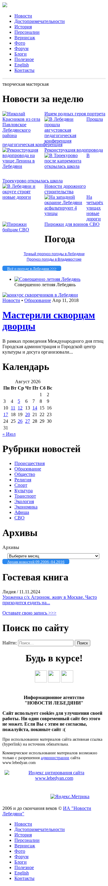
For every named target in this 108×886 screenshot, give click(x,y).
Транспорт (25, 496)
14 (34, 407)
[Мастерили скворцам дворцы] (40, 294)
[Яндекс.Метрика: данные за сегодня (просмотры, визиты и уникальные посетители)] (69, 796)
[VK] (41, 680)
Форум (21, 48)
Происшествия (29, 463)
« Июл (9, 434)
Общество (24, 474)
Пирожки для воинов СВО (72, 224)
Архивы (10, 547)
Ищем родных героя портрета (74, 113)
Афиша (21, 512)
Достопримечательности (39, 21)
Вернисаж (24, 37)
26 (20, 421)
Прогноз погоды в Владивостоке (54, 259)
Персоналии (27, 32)
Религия (22, 479)
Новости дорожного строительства (65, 189)
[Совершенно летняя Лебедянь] (47, 279)
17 (5, 414)
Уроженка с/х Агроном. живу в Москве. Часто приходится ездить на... (49, 600)
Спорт (20, 485)
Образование (37, 300)
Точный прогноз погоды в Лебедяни (54, 254)
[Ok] (54, 680)
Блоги (20, 53)
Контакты (24, 70)
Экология (24, 501)
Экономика (26, 506)
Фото (19, 43)
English (21, 64)
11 (13, 407)
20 (27, 414)
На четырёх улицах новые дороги (94, 207)
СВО (19, 517)
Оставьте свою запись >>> (29, 612)
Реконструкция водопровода (73, 149)
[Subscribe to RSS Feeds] (67, 680)
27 (27, 421)
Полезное (24, 59)
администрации (55, 758)
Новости (23, 15)
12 (20, 407)
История (23, 26)
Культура (23, 490)
